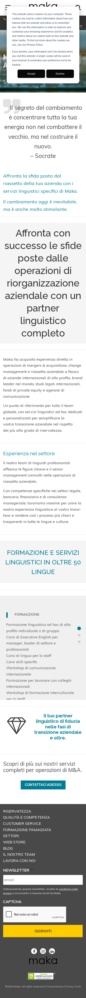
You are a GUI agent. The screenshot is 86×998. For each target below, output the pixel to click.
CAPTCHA (12, 901)
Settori (11, 835)
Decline (60, 73)
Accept (31, 73)
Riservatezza (17, 811)
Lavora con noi (19, 860)
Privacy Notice (54, 986)
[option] (43, 648)
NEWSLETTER (18, 870)
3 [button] (79, 642)
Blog (8, 848)
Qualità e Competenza (26, 817)
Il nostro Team (19, 854)
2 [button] (79, 635)
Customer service (22, 823)
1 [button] (79, 629)
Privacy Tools (73, 986)
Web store (14, 842)
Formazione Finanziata (27, 829)
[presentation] (35, 915)
